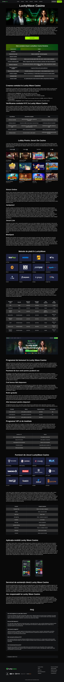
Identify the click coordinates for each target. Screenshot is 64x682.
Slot (51, 149)
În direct (24, 149)
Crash (38, 149)
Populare (11, 149)
